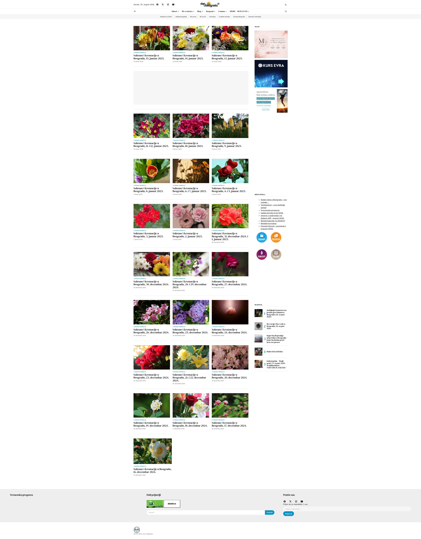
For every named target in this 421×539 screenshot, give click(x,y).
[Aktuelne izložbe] (276, 254)
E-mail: (305, 504)
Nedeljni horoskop (268, 223)
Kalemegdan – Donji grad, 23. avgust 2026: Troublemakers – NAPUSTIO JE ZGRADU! (276, 364)
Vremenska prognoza (270, 210)
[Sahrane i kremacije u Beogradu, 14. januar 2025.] (191, 38)
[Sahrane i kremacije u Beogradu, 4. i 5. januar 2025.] (230, 171)
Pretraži (270, 512)
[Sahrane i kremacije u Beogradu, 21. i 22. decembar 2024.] (191, 357)
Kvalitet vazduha (224, 16)
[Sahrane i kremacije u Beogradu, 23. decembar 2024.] (152, 357)
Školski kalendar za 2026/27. (273, 221)
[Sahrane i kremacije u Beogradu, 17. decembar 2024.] (230, 405)
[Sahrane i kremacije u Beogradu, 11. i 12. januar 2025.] (152, 126)
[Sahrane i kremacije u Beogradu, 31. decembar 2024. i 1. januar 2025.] (230, 216)
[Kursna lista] (271, 44)
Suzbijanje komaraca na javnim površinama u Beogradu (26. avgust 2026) (276, 313)
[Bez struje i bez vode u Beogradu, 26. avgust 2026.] (259, 326)
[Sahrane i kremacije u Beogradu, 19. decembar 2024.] (152, 405)
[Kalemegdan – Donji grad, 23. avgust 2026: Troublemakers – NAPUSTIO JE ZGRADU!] (259, 364)
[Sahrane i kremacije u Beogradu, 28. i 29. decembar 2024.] (191, 264)
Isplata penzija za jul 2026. (272, 213)
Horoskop (212, 16)
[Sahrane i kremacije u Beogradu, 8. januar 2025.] (152, 171)
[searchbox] (206, 512)
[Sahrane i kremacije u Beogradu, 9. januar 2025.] (230, 126)
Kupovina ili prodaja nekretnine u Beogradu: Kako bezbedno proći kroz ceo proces (276, 339)
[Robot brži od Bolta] (259, 352)
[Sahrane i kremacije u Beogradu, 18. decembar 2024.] (191, 405)
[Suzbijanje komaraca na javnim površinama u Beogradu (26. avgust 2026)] (259, 313)
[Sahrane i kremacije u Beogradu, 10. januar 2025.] (191, 126)
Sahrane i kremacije (254, 16)
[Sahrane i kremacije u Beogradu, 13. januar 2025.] (230, 38)
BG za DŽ (203, 16)
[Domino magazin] (172, 504)
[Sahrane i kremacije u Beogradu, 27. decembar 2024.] (230, 264)
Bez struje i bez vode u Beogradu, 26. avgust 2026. (276, 326)
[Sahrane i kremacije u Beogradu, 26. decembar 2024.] (152, 312)
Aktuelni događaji (181, 16)
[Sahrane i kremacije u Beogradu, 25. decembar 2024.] (191, 312)
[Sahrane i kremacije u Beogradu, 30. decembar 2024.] (152, 264)
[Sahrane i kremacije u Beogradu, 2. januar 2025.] (191, 216)
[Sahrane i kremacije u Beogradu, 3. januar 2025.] (152, 216)
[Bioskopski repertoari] (262, 237)
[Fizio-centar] (271, 101)
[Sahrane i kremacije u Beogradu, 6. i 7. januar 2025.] (191, 171)
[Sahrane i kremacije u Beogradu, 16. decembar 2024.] (153, 451)
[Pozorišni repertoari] (276, 237)
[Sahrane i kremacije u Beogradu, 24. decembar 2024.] (230, 312)
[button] (286, 4)
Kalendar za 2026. (166, 16)
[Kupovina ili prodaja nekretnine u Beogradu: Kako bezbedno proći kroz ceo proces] (259, 338)
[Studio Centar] (155, 504)
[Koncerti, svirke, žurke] (262, 254)
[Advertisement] (167, 87)
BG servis (193, 16)
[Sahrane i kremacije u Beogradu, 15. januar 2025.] (152, 38)
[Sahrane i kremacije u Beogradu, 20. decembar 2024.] (230, 357)
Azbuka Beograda (239, 16)
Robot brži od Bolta (275, 351)
